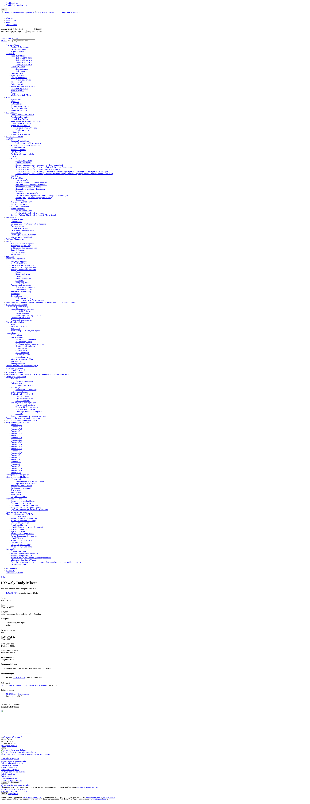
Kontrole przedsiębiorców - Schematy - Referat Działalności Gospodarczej (44, 167)
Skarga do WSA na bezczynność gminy (26, 508)
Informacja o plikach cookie (21, 486)
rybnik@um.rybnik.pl (9, 746)
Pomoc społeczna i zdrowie (21, 320)
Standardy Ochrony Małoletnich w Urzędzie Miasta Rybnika (34, 215)
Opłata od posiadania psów (26, 346)
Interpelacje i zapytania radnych (23, 86)
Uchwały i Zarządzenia (24, 385)
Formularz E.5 (16, 449)
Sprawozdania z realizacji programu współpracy (29, 416)
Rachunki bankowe (18, 150)
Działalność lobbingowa (15, 239)
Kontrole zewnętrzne (23, 163)
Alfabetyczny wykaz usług (21, 246)
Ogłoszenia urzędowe (19, 261)
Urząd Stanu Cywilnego (20, 523)
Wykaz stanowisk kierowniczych (28, 143)
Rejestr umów (21, 200)
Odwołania (20, 281)
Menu (10, 41)
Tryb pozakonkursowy (24, 398)
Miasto (8, 97)
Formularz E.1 (16, 440)
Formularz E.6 (16, 451)
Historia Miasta (16, 104)
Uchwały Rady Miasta (19, 89)
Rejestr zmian (11, 20)
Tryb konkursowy (22, 396)
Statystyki (14, 176)
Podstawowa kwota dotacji (21, 291)
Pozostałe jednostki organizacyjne (28, 315)
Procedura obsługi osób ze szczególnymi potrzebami (31, 558)
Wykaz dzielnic (16, 99)
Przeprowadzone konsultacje (26, 390)
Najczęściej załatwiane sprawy (22, 243)
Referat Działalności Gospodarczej (24, 518)
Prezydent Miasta (12, 45)
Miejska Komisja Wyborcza (26, 128)
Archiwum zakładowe (19, 204)
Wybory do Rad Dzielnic (20, 126)
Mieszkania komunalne (14, 372)
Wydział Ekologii (17, 538)
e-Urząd (9, 241)
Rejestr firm (20, 191)
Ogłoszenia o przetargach (25, 287)
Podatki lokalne (17, 337)
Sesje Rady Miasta (18, 67)
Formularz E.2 (16, 442)
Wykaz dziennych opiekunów (27, 193)
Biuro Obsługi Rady (18, 516)
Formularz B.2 (16, 433)
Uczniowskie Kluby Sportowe (27, 407)
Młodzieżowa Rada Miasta (21, 95)
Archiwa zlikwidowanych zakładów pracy (22, 366)
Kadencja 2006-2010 (24, 65)
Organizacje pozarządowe (16, 377)
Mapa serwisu (16, 492)
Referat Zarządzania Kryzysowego (24, 536)
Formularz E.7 (16, 453)
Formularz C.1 (16, 435)
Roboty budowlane (23, 274)
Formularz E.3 (16, 444)
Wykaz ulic (15, 102)
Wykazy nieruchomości (24, 289)
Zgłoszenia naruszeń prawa (16, 305)
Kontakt (9, 22)
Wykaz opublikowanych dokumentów (30, 481)
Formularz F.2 (16, 457)
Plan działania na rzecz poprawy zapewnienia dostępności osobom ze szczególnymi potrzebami (47, 562)
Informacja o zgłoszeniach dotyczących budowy (34, 198)
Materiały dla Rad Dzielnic (21, 123)
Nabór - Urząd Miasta (19, 263)
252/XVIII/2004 (19, 678)
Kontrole (14, 158)
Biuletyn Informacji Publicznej (17, 477)
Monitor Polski (16, 222)
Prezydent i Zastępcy (19, 326)
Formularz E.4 (16, 446)
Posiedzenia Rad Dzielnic (20, 117)
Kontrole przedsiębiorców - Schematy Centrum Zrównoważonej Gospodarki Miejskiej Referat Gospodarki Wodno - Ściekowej (64, 174)
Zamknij (5, 782)
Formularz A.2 (16, 427)
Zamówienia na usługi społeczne (23, 267)
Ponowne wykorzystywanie (16, 512)
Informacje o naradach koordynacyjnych (21, 420)
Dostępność (10, 549)
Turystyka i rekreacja (19, 108)
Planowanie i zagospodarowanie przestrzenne (23, 418)
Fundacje (19, 414)
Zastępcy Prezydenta (19, 49)
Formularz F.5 (16, 464)
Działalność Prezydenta (20, 47)
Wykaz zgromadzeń (23, 298)
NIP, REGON (16, 152)
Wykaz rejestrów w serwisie (26, 483)
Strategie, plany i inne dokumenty (23, 235)
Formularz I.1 (16, 473)
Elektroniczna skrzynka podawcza (24, 248)
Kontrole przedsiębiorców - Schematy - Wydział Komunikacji (39, 165)
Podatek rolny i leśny (24, 342)
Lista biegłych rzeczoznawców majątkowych (28, 300)
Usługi (18, 276)
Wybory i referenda (18, 209)
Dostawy (19, 272)
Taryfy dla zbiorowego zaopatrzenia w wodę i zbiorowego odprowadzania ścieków (38, 374)
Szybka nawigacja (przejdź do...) (13, 31)
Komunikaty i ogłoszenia (15, 259)
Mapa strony (10, 18)
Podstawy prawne (17, 383)
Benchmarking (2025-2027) (21, 202)
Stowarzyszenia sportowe (25, 405)
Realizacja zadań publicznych (22, 394)
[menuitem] (157, 48)
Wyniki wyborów (22, 130)
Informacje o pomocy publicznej (23, 359)
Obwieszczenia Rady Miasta (21, 237)
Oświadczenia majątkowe (15, 322)
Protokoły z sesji (17, 73)
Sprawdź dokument (18, 250)
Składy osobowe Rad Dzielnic (22, 115)
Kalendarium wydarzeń (20, 106)
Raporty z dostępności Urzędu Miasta (25, 553)
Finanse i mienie (12, 333)
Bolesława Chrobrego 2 (12, 737)
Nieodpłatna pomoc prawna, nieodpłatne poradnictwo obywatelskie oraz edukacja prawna (40, 302)
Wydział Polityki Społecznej (21, 547)
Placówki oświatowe (23, 311)
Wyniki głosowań (17, 75)
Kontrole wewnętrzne (24, 161)
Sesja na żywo (21, 71)
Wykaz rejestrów (22, 180)
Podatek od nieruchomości (26, 339)
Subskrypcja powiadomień (21, 488)
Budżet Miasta (16, 335)
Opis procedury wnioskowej (21, 503)
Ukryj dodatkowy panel (10, 38)
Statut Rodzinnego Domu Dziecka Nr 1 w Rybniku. (28, 685)
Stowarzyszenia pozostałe (25, 409)
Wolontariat (15, 294)
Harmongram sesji (22, 69)
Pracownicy (15, 329)
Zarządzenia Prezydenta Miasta (23, 230)
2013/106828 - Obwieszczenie (17, 694)
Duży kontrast (11, 25)
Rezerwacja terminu (18, 254)
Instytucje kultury (22, 313)
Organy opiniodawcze (19, 392)
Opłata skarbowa (22, 350)
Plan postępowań (22, 283)
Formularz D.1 (16, 438)
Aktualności (15, 379)
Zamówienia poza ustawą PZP (22, 265)
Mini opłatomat (16, 542)
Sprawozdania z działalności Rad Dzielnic (27, 121)
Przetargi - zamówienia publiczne (23, 270)
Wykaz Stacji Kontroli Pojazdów (28, 187)
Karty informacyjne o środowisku (18, 422)
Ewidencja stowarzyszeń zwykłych (29, 411)
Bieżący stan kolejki (18, 252)
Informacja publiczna (14, 499)
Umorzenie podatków (24, 355)
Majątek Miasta (16, 361)
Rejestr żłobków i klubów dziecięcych (30, 189)
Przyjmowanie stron (18, 51)
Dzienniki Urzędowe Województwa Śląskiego (28, 224)
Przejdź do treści (12, 3)
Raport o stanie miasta (14, 137)
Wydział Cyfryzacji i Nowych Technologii (27, 527)
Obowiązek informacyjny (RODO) (19, 514)
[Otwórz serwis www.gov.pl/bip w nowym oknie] (18, 12)
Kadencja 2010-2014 (24, 62)
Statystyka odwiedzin (19, 497)
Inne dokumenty (22, 357)
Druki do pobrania (23, 401)
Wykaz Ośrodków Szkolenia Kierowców (31, 185)
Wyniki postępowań (23, 278)
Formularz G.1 (16, 468)
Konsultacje (15, 387)
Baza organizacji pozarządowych (23, 403)
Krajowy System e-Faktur (20, 545)
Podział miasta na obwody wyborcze (30, 213)
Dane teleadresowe (18, 147)
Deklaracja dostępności (19, 551)
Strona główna (11, 568)
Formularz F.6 (16, 466)
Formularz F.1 (16, 455)
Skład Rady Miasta (18, 56)
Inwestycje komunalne (14, 368)
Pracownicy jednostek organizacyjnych (26, 331)
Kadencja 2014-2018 (24, 60)
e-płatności (10, 257)
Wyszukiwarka (16, 479)
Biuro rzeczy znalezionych (21, 206)
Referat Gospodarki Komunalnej (23, 521)
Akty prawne (11, 217)
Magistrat (9, 139)
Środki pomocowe (18, 363)
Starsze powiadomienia (24, 381)
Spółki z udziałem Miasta (20, 318)
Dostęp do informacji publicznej (23, 501)
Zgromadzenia (16, 296)
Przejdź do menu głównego (16, 5)
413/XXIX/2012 (12, 593)
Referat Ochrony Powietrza (21, 540)
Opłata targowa (21, 348)
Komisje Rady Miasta (19, 78)
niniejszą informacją (99, 799)
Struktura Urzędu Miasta (20, 141)
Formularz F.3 (16, 459)
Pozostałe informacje (19, 564)
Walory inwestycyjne (19, 110)
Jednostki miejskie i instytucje (17, 307)
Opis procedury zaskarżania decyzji (24, 505)
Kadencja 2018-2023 (24, 58)
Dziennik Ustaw (17, 219)
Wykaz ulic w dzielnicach (20, 134)
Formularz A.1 (16, 425)
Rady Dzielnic (11, 113)
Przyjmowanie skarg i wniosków (23, 154)
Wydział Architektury (19, 525)
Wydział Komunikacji (19, 529)
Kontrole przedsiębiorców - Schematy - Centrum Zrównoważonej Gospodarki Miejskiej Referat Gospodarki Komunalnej (62, 171)
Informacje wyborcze (24, 211)
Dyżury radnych (17, 84)
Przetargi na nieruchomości (21, 285)
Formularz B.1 (16, 431)
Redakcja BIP (16, 494)
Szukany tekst (6, 29)
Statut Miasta (16, 233)
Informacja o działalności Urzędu (23, 560)
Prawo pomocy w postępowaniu (18, 475)
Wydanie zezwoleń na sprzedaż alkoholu (31, 182)
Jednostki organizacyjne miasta (22, 309)
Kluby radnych (16, 82)
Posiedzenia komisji (23, 80)
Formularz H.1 (16, 470)
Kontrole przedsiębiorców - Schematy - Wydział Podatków (38, 169)
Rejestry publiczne (18, 178)
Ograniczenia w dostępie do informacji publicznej (30, 510)
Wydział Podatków (18, 532)
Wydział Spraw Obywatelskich (22, 534)
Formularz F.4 (16, 462)
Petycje (13, 93)
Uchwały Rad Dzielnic (19, 119)
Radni (13, 324)
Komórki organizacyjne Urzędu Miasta (25, 145)
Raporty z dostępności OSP (21, 556)
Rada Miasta (10, 54)
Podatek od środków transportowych (30, 344)
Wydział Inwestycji (18, 370)
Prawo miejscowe (17, 91)
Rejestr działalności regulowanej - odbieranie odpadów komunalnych (42, 195)
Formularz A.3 (16, 429)
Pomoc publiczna (22, 353)
